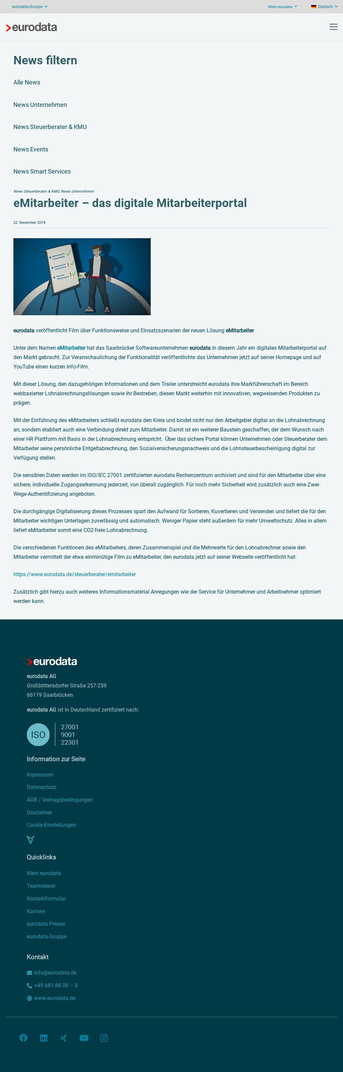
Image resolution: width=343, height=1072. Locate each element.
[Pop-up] (31, 840)
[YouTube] (84, 1038)
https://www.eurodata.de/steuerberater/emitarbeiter (74, 574)
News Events (30, 149)
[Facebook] (23, 1038)
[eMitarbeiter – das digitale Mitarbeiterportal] (82, 243)
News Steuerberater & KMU (50, 126)
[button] (46, 6)
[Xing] (64, 1038)
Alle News (26, 82)
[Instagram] (104, 1038)
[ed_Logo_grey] (31, 26)
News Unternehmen (40, 104)
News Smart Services (42, 171)
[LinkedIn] (43, 1038)
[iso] (133, 734)
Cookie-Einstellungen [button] (51, 825)
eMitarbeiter (71, 348)
